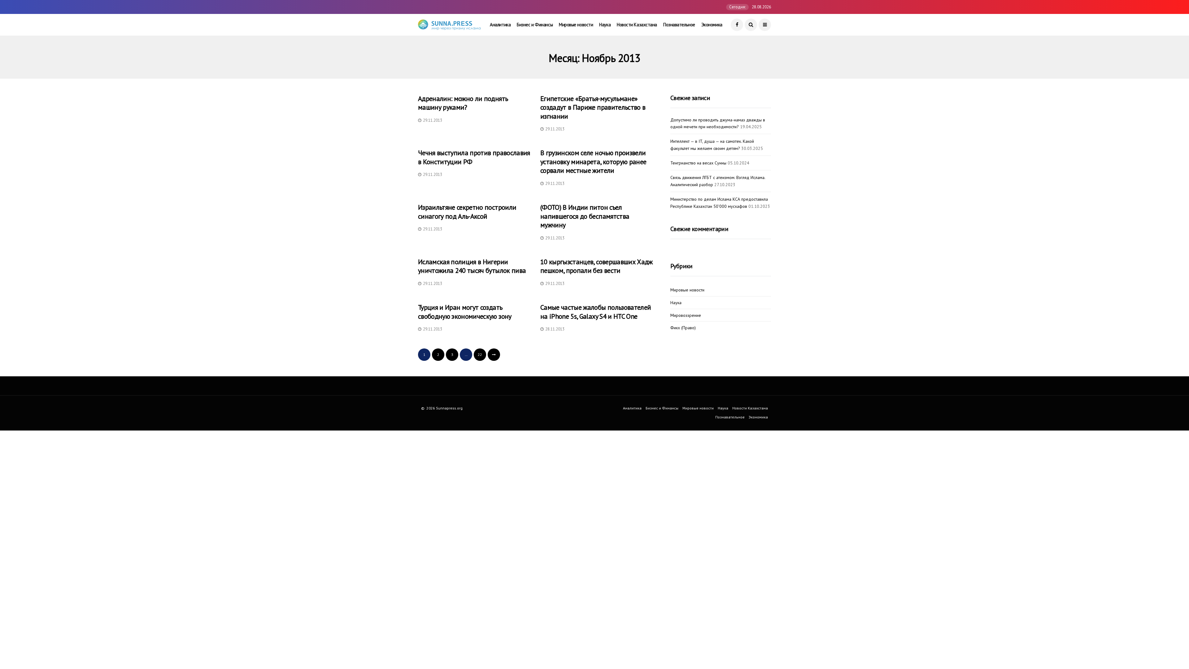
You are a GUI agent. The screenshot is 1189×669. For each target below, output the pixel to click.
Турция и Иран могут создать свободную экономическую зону (465, 312)
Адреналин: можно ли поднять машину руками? (463, 103)
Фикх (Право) (683, 327)
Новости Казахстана (637, 25)
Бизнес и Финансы (535, 25)
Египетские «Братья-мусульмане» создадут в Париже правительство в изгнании (592, 107)
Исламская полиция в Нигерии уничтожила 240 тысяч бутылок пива (472, 266)
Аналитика (500, 25)
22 (480, 354)
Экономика (711, 25)
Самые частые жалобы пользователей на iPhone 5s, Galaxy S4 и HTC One (595, 312)
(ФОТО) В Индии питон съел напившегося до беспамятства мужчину (584, 216)
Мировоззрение (685, 315)
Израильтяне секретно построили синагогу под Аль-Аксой (467, 212)
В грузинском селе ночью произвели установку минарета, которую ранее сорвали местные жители (593, 161)
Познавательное (679, 25)
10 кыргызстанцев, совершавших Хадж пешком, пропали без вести (596, 266)
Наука (605, 25)
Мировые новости (576, 25)
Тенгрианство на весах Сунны (698, 163)
